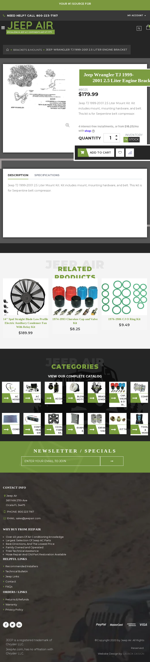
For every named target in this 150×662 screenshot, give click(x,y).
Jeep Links (12, 576)
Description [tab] (18, 175)
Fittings (123, 429)
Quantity (90, 138)
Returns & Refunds (17, 599)
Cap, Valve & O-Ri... (123, 400)
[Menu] (3, 27)
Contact (10, 581)
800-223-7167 (47, 15)
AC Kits (37, 398)
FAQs (8, 586)
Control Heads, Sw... (37, 430)
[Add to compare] (130, 152)
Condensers (16, 429)
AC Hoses (16, 398)
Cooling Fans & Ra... (58, 430)
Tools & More (144, 430)
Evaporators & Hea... (80, 429)
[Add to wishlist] (120, 152)
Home (7, 49)
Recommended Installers (21, 566)
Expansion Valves (101, 429)
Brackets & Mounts (27, 49)
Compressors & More (144, 398)
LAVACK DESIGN (133, 653)
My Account (135, 15)
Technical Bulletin (16, 571)
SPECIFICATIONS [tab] (47, 175)
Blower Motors (80, 398)
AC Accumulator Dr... (58, 398)
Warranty (11, 604)
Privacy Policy (14, 609)
